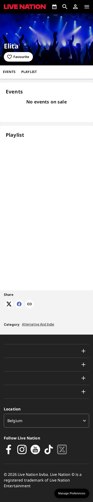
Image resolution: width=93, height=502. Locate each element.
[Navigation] (87, 6)
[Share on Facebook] (19, 306)
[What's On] (54, 6)
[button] (75, 6)
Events (9, 71)
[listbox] (46, 420)
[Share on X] (9, 306)
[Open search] (65, 6)
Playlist (29, 71)
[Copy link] (29, 304)
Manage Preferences (71, 493)
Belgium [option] (14, 420)
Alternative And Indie (38, 324)
